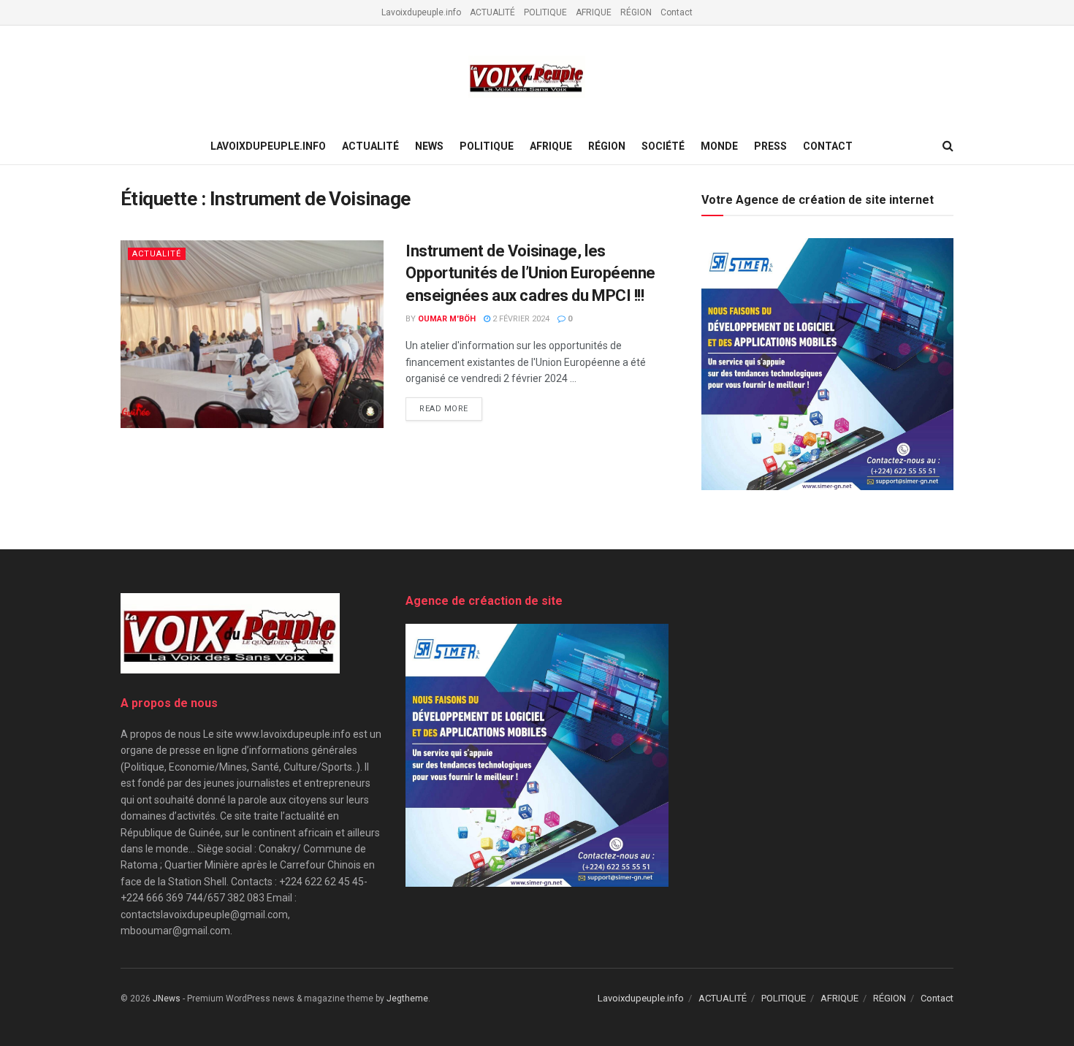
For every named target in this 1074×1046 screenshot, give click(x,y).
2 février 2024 (519, 319)
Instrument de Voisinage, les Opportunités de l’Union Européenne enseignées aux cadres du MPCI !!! (530, 273)
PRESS (770, 146)
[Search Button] (947, 146)
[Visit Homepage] (526, 77)
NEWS (429, 146)
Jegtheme (407, 998)
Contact (676, 12)
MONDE (719, 146)
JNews (166, 998)
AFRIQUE (594, 12)
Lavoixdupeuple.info (421, 12)
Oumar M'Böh (447, 319)
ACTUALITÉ (492, 12)
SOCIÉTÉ (663, 146)
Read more (450, 408)
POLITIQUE (545, 12)
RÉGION (636, 12)
